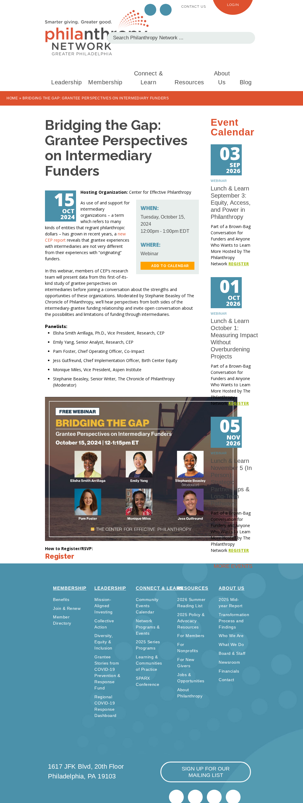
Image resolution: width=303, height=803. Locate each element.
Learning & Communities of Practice (149, 663)
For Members (190, 635)
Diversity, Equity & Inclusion (103, 641)
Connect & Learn (148, 77)
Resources (189, 82)
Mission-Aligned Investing (103, 605)
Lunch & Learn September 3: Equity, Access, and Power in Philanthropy (231, 202)
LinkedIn (166, 10)
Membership (105, 82)
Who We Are (231, 635)
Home (12, 98)
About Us (222, 77)
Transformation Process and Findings (234, 620)
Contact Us (193, 6)
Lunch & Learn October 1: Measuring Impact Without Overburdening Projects (234, 339)
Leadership (66, 82)
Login (233, 5)
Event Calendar (232, 127)
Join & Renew (66, 608)
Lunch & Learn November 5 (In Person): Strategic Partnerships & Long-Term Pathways (231, 482)
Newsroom (229, 662)
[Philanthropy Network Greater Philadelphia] (97, 32)
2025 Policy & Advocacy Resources (191, 620)
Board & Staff (232, 653)
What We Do (231, 644)
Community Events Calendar (147, 605)
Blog (246, 82)
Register (59, 556)
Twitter (150, 10)
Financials (229, 671)
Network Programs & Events (147, 627)
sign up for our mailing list (206, 772)
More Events (233, 566)
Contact (226, 679)
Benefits (61, 599)
